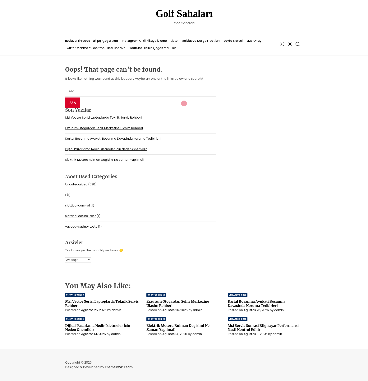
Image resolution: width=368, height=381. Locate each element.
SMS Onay (253, 41)
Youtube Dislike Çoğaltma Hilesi (153, 48)
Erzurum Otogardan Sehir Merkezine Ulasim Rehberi (104, 128)
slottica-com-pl (77, 205)
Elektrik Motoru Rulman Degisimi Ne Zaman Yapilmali (104, 159)
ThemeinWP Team (119, 367)
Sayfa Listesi (233, 41)
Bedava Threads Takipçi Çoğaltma (91, 41)
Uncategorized (76, 184)
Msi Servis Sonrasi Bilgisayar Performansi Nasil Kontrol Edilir (263, 327)
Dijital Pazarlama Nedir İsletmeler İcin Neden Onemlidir (106, 149)
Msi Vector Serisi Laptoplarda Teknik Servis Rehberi (103, 117)
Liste (174, 41)
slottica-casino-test (80, 216)
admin (116, 310)
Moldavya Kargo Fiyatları (201, 41)
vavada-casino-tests (81, 226)
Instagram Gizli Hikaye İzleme (144, 41)
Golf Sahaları (184, 13)
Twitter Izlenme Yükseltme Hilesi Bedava (95, 48)
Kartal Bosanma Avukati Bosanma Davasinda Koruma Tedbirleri (112, 138)
